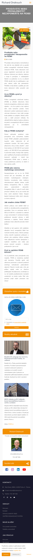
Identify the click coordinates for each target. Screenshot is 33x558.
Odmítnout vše (15, 554)
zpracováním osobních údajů (16, 323)
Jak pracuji (6, 542)
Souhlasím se (10, 322)
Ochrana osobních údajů (10, 513)
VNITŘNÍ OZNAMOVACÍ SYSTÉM (13, 516)
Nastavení (29, 554)
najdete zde (17, 550)
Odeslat (16, 327)
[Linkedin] (18, 470)
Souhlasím (6, 554)
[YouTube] (24, 470)
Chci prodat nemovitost (9, 526)
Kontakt (5, 511)
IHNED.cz (11, 424)
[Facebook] (7, 470)
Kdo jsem (5, 508)
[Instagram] (12, 470)
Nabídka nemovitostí (9, 529)
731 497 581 (14, 494)
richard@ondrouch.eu (15, 490)
